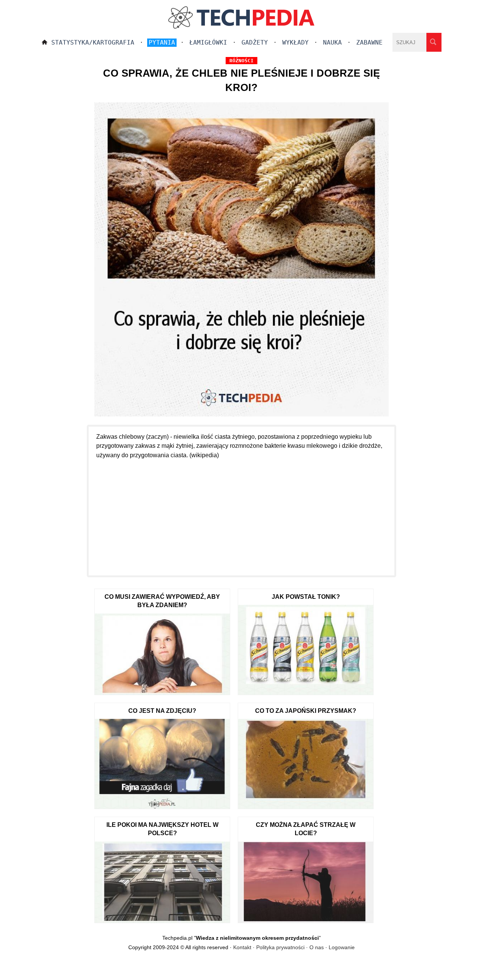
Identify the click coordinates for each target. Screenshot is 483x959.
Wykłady (295, 42)
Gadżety (255, 42)
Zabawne (369, 42)
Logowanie (342, 947)
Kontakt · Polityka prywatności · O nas (278, 947)
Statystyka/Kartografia (92, 42)
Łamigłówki (208, 42)
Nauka (332, 42)
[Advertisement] (241, 513)
